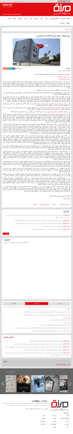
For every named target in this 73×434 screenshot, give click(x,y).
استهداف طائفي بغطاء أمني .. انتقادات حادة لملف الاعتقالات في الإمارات (47, 350)
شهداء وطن (25, 377)
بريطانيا (35, 204)
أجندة (9, 18)
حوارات (36, 18)
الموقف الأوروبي (44, 204)
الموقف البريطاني (64, 204)
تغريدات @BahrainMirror (63, 364)
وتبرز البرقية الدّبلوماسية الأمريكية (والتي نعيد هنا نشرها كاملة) (53, 111)
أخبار (46, 18)
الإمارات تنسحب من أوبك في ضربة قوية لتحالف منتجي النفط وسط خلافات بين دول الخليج (42, 344)
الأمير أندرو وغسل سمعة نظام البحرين (55, 226)
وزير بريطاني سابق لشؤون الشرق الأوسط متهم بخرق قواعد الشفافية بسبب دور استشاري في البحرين (43, 328)
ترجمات (26, 18)
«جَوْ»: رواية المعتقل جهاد (11, 378)
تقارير (41, 18)
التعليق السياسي (54, 18)
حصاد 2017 (54, 377)
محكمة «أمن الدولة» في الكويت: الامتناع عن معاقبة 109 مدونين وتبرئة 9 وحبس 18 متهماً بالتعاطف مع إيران (37, 347)
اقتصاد (20, 18)
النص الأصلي (66, 198)
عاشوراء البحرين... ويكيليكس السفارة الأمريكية (40, 379)
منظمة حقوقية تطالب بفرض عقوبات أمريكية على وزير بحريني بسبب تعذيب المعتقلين (43, 223)
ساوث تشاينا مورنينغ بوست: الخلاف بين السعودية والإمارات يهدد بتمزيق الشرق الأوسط (42, 220)
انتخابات (54, 204)
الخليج (68, 23)
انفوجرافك (53, 424)
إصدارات (62, 23)
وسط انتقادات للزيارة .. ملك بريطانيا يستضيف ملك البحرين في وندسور (51, 331)
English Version (7, 6)
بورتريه (54, 421)
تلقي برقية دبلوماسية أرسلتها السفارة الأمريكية (56, 103)
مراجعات (42, 421)
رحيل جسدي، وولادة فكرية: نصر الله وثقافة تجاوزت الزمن (51, 229)
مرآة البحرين (62, 9)
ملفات (14, 18)
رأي (31, 18)
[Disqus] (36, 272)
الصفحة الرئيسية (65, 18)
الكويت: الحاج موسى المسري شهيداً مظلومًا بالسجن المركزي (49, 341)
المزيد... (6, 233)
